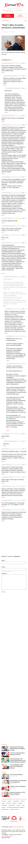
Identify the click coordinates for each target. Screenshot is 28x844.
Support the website (7, 16)
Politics (4, 801)
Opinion (4, 772)
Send (3, 592)
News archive (19, 10)
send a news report (7, 10)
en (12, 11)
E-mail (3, 567)
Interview (4, 744)
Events (22, 801)
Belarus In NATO (14, 809)
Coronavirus (5, 809)
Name (3, 560)
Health (18, 805)
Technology (11, 805)
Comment (4, 573)
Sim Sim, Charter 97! (20, 16)
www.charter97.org (18, 826)
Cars (23, 805)
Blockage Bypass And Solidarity (15, 807)
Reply (3, 72)
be (8, 11)
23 (2, 29)
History (14, 803)
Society (10, 801)
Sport (3, 803)
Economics (16, 801)
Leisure (4, 807)
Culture (8, 803)
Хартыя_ (14, 5)
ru (10, 11)
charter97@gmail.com (7, 836)
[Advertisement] (14, 539)
